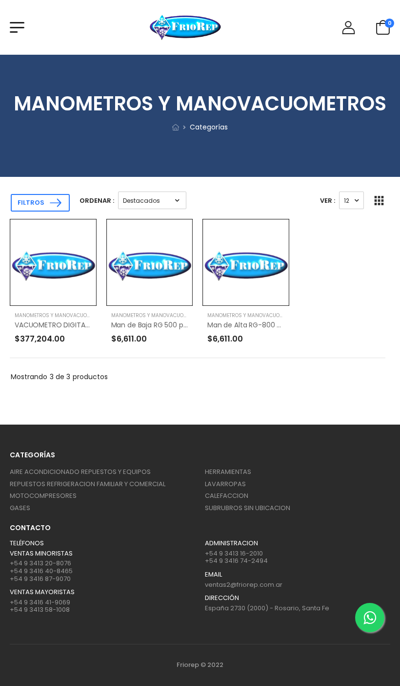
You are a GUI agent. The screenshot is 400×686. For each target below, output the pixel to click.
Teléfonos (27, 543)
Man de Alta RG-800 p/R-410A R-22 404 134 (280, 325)
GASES (20, 508)
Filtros (31, 202)
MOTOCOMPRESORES (43, 495)
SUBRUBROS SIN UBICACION (247, 508)
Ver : (327, 200)
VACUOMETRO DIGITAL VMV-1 (62, 325)
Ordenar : (97, 200)
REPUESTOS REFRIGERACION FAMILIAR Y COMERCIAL (87, 484)
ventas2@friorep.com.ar (243, 584)
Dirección (222, 598)
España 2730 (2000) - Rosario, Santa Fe (267, 608)
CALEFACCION (226, 495)
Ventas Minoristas (41, 553)
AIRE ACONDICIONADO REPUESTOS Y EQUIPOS (80, 471)
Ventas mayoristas (42, 592)
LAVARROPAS (225, 484)
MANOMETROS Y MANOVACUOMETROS (60, 315)
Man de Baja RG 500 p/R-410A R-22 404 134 (183, 325)
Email (213, 575)
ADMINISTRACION (231, 543)
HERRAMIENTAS (228, 471)
